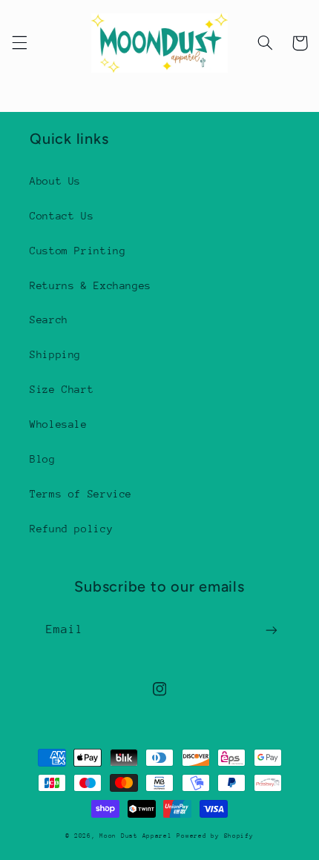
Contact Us (61, 216)
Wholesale (59, 424)
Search (49, 319)
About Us (55, 181)
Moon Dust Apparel (135, 835)
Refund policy (71, 529)
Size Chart (61, 389)
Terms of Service (81, 494)
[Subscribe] (271, 630)
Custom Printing (77, 251)
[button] (19, 43)
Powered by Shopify (215, 835)
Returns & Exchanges (90, 285)
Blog (43, 459)
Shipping (55, 354)
